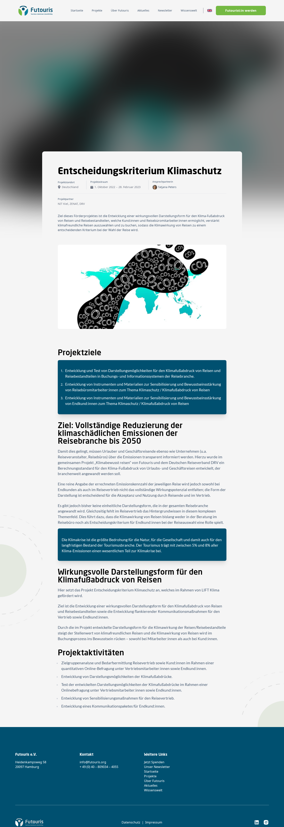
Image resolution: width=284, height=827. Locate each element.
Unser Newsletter (157, 767)
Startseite (151, 771)
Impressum (153, 822)
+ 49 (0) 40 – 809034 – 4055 (99, 767)
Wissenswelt (153, 790)
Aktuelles (151, 785)
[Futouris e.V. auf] (256, 822)
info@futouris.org (93, 762)
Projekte (150, 776)
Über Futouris (154, 781)
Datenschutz (131, 822)
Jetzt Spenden (154, 762)
